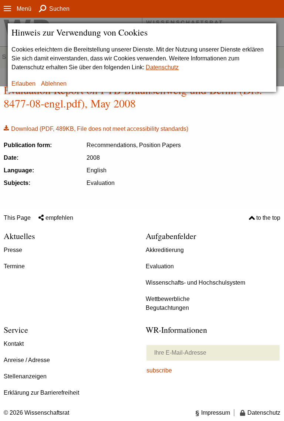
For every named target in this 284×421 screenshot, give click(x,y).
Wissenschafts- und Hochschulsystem (195, 282)
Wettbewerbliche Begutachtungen (168, 303)
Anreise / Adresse (27, 360)
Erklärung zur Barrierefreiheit (41, 392)
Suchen (59, 9)
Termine (14, 266)
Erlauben (23, 83)
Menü (24, 9)
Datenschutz (162, 67)
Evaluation (160, 266)
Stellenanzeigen (25, 376)
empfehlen (59, 218)
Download (96, 128)
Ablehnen (54, 83)
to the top (268, 218)
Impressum (215, 413)
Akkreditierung (165, 250)
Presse (13, 250)
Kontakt (14, 344)
